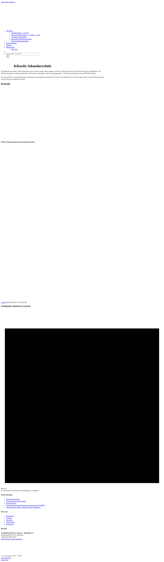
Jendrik (3, 302)
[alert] (82, 400)
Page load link (6, 558)
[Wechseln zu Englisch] (7, 51)
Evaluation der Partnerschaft (16, 501)
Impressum (10, 524)
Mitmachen (10, 516)
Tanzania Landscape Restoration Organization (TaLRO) (25, 505)
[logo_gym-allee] (39, 296)
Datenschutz (10, 522)
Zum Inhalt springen (8, 2)
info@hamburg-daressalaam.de (11, 539)
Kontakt (9, 518)
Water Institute (11, 503)
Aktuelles (9, 520)
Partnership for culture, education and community (23, 507)
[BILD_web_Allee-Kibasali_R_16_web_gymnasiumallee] (39, 237)
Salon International (12, 499)
